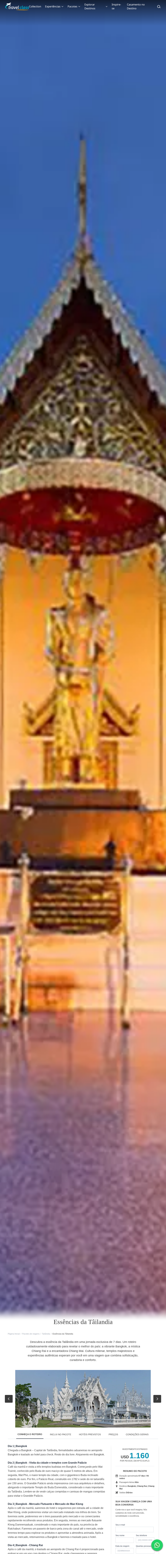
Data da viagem (122, 1546)
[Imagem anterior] (9, 1399)
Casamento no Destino (136, 6)
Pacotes (72, 6)
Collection (35, 6)
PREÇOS (113, 1434)
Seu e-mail (120, 1525)
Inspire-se (116, 6)
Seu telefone (141, 1535)
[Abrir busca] (159, 6)
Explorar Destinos (89, 6)
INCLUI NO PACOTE (60, 1434)
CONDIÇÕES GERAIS (137, 1434)
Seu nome (119, 1535)
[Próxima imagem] (157, 1399)
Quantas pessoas (143, 1546)
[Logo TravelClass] (17, 6)
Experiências (52, 6)
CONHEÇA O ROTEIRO (30, 1434)
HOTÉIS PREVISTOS (90, 1434)
